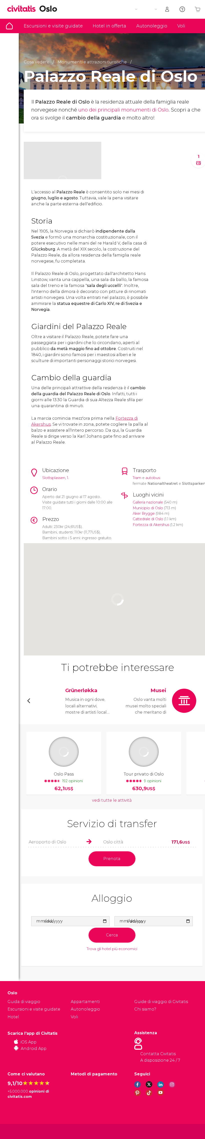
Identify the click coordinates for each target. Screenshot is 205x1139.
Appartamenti (85, 1001)
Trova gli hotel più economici (112, 949)
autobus (153, 478)
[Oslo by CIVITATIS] (23, 9)
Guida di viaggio (9, 26)
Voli (181, 26)
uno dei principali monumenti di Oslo (123, 110)
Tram (137, 478)
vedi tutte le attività (112, 800)
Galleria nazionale (148, 502)
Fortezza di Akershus (151, 524)
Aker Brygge (144, 513)
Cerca (112, 935)
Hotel (13, 1016)
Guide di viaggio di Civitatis (161, 1001)
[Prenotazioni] (167, 9)
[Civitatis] (17, 1131)
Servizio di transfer (112, 823)
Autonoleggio (151, 26)
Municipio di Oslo (148, 508)
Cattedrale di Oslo (148, 519)
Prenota (111, 858)
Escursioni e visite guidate (53, 26)
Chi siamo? (145, 1009)
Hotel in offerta (109, 26)
